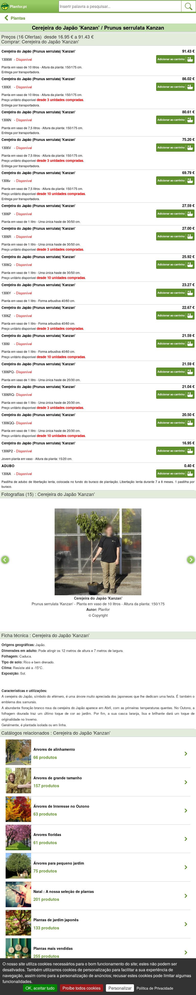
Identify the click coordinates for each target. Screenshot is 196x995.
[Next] (191, 560)
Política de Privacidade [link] (155, 988)
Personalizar (119, 988)
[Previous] (5, 560)
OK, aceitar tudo (40, 988)
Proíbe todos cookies (82, 988)
